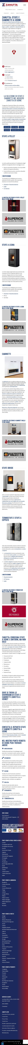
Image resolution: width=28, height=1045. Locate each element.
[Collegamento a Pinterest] (23, 1043)
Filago (3, 890)
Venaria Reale (5, 986)
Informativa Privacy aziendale (8, 1014)
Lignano (4, 852)
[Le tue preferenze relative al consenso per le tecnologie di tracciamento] (2, 1043)
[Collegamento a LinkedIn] (20, 1043)
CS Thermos (6, 188)
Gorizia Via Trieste (6, 850)
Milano (3, 895)
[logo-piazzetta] (14, 232)
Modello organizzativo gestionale (9, 1023)
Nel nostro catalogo (7, 503)
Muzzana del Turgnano (7, 856)
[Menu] (24, 5)
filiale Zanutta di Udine (12, 735)
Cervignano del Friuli (7, 844)
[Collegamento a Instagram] (18, 1043)
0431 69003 (5, 819)
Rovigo (4, 939)
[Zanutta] (11, 5)
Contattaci (4, 1006)
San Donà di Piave (6, 941)
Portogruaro (5, 937)
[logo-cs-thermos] (14, 611)
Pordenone (4, 861)
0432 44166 (10, 77)
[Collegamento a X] (16, 1043)
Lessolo (4, 975)
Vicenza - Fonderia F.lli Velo (8, 958)
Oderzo (4, 931)
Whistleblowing (5, 1032)
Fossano (4, 973)
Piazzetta (6, 184)
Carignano (4, 969)
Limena (3, 925)
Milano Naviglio (6, 899)
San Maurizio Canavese (7, 980)
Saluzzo (4, 978)
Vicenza (4, 956)
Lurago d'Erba (5, 893)
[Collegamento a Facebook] (14, 1043)
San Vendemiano (6, 943)
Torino (3, 984)
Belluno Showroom (6, 919)
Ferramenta (7, 790)
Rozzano (4, 905)
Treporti (4, 948)
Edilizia (6, 782)
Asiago (3, 916)
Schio (3, 945)
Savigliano (4, 982)
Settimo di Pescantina (7, 946)
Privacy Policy (5, 1019)
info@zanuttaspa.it (12, 80)
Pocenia (4, 860)
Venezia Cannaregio (7, 950)
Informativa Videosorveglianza (8, 1028)
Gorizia (4, 848)
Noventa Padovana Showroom (9, 929)
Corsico (4, 886)
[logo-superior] (14, 219)
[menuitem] (24, 5)
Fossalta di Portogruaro (8, 921)
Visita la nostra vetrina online (12, 85)
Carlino (4, 842)
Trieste (4, 869)
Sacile (3, 865)
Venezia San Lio (5, 954)
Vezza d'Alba (5, 988)
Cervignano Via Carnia (7, 846)
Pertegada (4, 858)
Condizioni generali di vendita (8, 1025)
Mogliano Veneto (6, 927)
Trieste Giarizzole (6, 873)
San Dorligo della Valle (7, 863)
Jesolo (3, 923)
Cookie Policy (5, 1016)
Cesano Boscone (6, 884)
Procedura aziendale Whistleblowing (9, 1030)
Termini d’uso (5, 1021)
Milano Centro (5, 897)
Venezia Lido (5, 952)
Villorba (4, 960)
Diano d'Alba (5, 971)
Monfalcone (5, 854)
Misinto (4, 903)
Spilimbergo (5, 867)
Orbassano (4, 977)
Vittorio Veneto (6, 962)
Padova (4, 933)
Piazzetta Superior (13, 184)
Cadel (5, 186)
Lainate (4, 892)
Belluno (4, 917)
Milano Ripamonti (6, 901)
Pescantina (4, 935)
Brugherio (4, 882)
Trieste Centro (5, 871)
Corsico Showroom (6, 888)
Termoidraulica (9, 798)
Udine (3, 875)
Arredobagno (8, 749)
